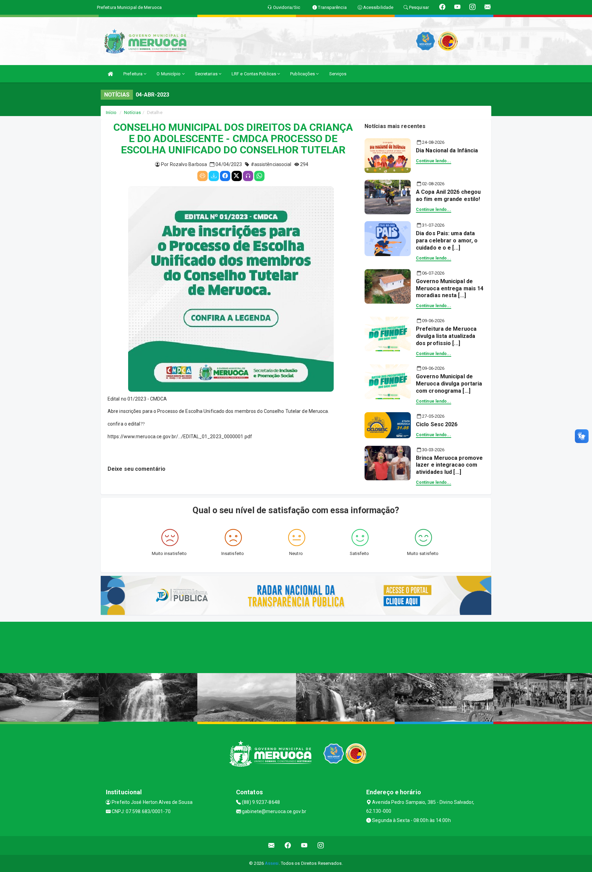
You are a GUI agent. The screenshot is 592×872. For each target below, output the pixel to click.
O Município (169, 73)
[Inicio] (110, 74)
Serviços (338, 73)
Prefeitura (133, 73)
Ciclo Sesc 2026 (437, 424)
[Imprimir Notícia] (202, 176)
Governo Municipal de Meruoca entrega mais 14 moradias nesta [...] (449, 288)
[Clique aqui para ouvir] (248, 176)
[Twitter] (237, 176)
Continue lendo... (433, 161)
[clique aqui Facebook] (288, 845)
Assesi (272, 863)
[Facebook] (225, 176)
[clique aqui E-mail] (272, 845)
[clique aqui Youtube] (304, 845)
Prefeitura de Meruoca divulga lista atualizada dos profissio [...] (446, 336)
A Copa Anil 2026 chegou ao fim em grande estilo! (448, 195)
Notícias (132, 112)
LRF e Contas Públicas (254, 73)
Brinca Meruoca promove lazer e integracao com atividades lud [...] (449, 465)
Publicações (303, 73)
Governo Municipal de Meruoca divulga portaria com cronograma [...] (449, 383)
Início (111, 112)
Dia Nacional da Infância (447, 150)
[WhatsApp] (259, 176)
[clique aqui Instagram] (321, 845)
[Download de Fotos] (214, 176)
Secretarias (207, 73)
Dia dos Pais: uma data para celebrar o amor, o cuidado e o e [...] (447, 240)
